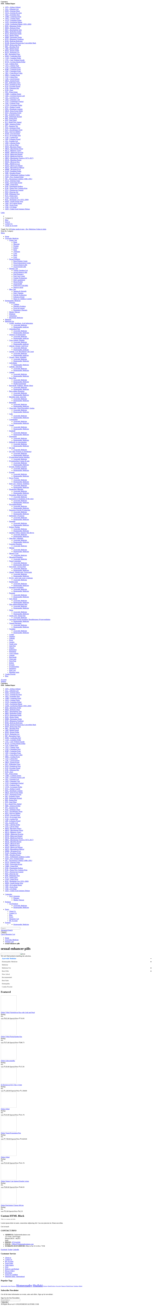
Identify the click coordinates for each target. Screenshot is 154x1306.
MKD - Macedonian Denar (14, 149)
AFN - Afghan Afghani (13, 7)
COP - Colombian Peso (13, 67)
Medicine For (6, 968)
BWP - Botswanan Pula (13, 45)
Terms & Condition (11, 1275)
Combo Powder (7, 987)
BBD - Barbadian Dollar (13, 32)
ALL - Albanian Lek (12, 9)
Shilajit (80, 1286)
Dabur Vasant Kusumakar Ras (11, 1133)
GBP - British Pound (12, 49)
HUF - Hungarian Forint (13, 113)
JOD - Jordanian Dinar (12, 128)
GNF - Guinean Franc (12, 103)
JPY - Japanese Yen (11, 126)
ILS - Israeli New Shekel (13, 122)
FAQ (6, 1267)
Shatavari (63, 1286)
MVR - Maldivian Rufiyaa (14, 156)
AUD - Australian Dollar (13, 20)
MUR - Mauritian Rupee (13, 160)
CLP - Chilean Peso (11, 64)
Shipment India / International (15, 1276)
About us (8, 1258)
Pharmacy (13, 1286)
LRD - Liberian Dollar (12, 143)
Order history (9, 1265)
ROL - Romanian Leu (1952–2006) (17, 199)
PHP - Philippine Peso (12, 194)
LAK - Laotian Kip (11, 137)
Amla (9, 1286)
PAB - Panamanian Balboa (14, 186)
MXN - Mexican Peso (12, 162)
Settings (3, 681)
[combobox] (10, 928)
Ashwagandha (4, 1286)
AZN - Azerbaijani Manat (13, 22)
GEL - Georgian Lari (12, 98)
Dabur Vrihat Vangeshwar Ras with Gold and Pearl (18, 1012)
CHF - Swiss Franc (11, 205)
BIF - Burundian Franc (12, 54)
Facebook (4, 1249)
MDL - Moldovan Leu (12, 164)
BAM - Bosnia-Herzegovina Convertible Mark (20, 43)
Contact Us (8, 224)
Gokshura (76, 1286)
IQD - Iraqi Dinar (11, 120)
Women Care (9, 942)
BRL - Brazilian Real (12, 47)
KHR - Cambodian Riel (13, 56)
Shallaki (38, 1285)
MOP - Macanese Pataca (13, 147)
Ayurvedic (58, 1286)
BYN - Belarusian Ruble (13, 33)
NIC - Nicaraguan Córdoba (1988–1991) (18, 179)
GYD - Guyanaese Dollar (13, 105)
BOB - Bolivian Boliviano (14, 41)
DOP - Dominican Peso (13, 84)
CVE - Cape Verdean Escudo (15, 60)
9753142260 (16, 1242)
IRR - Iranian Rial (11, 118)
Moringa (45, 1286)
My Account (9, 1261)
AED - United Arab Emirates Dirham (17, 209)
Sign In (7, 222)
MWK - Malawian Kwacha (14, 152)
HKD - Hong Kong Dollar (14, 111)
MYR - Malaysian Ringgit (13, 154)
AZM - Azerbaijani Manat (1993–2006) (18, 24)
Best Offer (5, 971)
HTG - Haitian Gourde (12, 107)
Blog (6, 220)
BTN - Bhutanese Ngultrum (14, 39)
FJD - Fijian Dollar (11, 92)
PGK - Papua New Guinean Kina (16, 188)
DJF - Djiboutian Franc (12, 83)
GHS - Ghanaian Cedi (12, 100)
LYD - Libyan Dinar (12, 145)
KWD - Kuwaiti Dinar (12, 133)
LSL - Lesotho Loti (11, 141)
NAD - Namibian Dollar (13, 171)
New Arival (6, 974)
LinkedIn (16, 1249)
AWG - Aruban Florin (12, 18)
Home (7, 938)
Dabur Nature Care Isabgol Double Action (15, 1181)
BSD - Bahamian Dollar (13, 26)
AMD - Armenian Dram (13, 17)
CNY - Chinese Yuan (12, 66)
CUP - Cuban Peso (11, 77)
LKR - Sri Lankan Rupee (13, 203)
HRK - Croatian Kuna (12, 75)
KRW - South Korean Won (14, 201)
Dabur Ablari (5, 1109)
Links (3, 212)
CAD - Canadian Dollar (13, 58)
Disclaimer (8, 1273)
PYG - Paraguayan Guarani (14, 190)
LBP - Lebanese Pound (12, 139)
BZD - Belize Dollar (12, 35)
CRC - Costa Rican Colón (13, 73)
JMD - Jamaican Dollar (12, 124)
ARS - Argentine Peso (12, 15)
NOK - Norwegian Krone (13, 183)
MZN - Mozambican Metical (14, 167)
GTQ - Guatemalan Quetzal (14, 101)
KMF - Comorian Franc (13, 69)
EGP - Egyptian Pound (12, 86)
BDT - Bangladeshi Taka (13, 30)
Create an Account (11, 225)
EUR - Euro (9, 90)
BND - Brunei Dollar (12, 50)
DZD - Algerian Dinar (12, 11)
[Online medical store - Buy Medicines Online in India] (27, 229)
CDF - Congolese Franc (13, 71)
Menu (3, 233)
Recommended (7, 977)
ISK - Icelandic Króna (12, 115)
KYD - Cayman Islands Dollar (15, 62)
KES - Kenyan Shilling (12, 132)
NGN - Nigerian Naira (12, 181)
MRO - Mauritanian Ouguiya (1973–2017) (19, 158)
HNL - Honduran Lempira (14, 109)
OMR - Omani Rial (11, 184)
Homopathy (6, 984)
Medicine (5, 965)
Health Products (52, 1286)
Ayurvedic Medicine (12, 940)
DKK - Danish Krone (12, 81)
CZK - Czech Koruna (12, 79)
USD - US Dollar (11, 207)
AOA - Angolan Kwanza (13, 13)
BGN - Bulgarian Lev (12, 52)
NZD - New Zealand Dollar (14, 177)
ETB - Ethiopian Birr (12, 88)
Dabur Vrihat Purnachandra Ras (11, 1036)
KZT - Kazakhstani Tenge (13, 130)
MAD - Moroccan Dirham (14, 166)
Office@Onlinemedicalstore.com (23, 1244)
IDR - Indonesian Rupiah (13, 116)
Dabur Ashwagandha (8, 1061)
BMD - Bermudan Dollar (13, 37)
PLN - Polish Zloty (11, 196)
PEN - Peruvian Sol (11, 192)
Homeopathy (24, 1285)
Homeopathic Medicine (9, 962)
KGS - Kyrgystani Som (13, 135)
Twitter (10, 1249)
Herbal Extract (69, 1286)
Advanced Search (7, 930)
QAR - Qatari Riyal (11, 198)
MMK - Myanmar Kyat (13, 169)
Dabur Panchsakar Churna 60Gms (12, 1205)
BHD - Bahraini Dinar (12, 28)
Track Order (9, 1263)
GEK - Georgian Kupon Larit (15, 96)
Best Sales (5, 980)
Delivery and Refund (12, 1269)
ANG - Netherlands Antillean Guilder (17, 175)
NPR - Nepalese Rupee (13, 173)
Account (3, 680)
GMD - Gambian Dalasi (13, 94)
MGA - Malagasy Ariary (13, 150)
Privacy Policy (10, 1271)
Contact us (8, 1259)
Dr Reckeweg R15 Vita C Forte (11, 1085)
